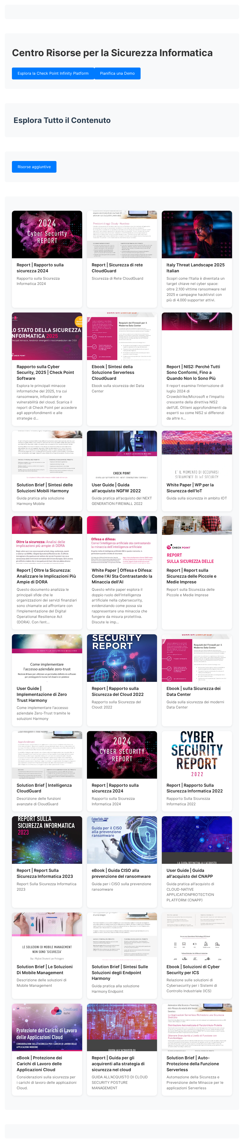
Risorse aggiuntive (34, 166)
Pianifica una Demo (117, 73)
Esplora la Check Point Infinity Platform (53, 73)
